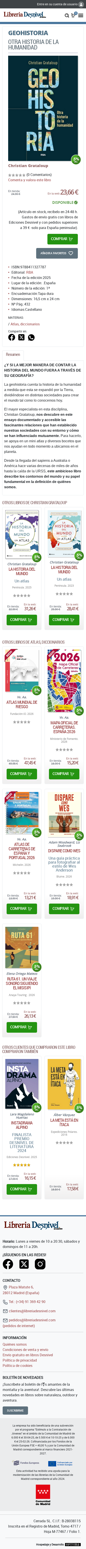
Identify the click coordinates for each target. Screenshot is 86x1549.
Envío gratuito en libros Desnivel (28, 1355)
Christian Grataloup (28, 165)
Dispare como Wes (64, 851)
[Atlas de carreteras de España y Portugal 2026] (22, 813)
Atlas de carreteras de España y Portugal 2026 (22, 851)
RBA (29, 272)
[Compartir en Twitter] (21, 336)
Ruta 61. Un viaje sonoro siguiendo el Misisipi (22, 983)
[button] (67, 15)
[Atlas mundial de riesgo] (22, 670)
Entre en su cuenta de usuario (57, 4)
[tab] (13, 355)
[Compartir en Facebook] (11, 336)
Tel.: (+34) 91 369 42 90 (26, 1301)
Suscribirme (15, 1410)
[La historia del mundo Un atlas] (22, 534)
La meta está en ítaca (64, 1122)
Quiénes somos (15, 1344)
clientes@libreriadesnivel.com (32, 1311)
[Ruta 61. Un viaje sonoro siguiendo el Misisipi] (22, 947)
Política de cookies (17, 1365)
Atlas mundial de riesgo (21, 704)
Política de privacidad (20, 1360)
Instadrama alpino (21, 1125)
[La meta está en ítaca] (64, 1084)
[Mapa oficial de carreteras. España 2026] (64, 680)
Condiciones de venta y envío (25, 1349)
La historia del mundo (22, 571)
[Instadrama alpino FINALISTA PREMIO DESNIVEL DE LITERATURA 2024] (22, 1084)
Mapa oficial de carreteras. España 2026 (64, 727)
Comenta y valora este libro (29, 179)
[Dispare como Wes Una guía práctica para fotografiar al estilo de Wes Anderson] (64, 814)
